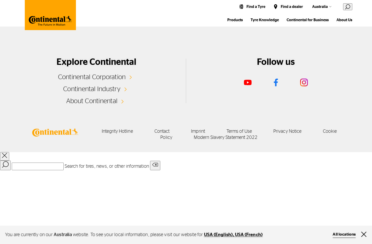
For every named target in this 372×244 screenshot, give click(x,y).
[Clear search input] (155, 165)
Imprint (198, 131)
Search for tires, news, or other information (107, 166)
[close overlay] (4, 156)
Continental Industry (91, 89)
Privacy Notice (287, 131)
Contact (162, 131)
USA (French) (249, 235)
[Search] (5, 165)
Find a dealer (292, 7)
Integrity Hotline (117, 131)
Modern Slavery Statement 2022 (226, 137)
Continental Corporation (92, 77)
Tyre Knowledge (265, 20)
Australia (320, 7)
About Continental (91, 101)
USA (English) (218, 235)
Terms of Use (239, 131)
